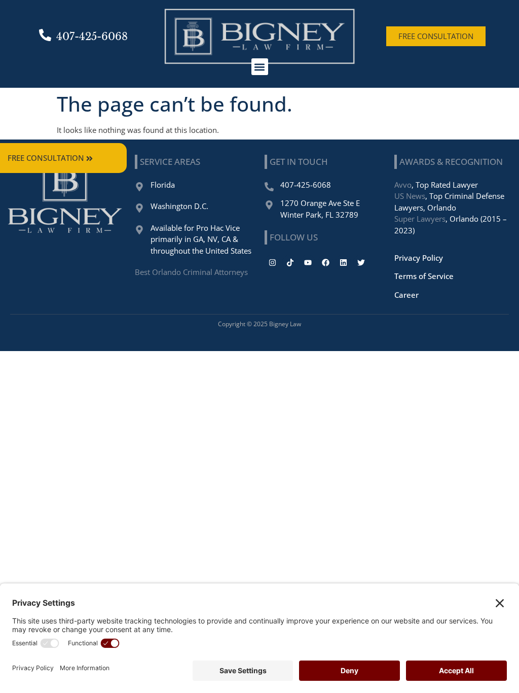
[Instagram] (272, 262)
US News (409, 196)
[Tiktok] (290, 262)
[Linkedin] (343, 262)
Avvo (403, 185)
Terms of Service (424, 276)
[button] (259, 66)
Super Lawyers (420, 219)
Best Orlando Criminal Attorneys (191, 272)
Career (406, 295)
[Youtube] (307, 262)
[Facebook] (325, 262)
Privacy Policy (418, 258)
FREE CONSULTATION (46, 158)
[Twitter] (360, 262)
